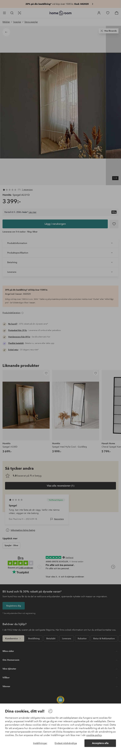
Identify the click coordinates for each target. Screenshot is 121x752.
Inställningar (40, 743)
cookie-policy (94, 735)
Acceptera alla (100, 743)
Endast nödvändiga (66, 743)
